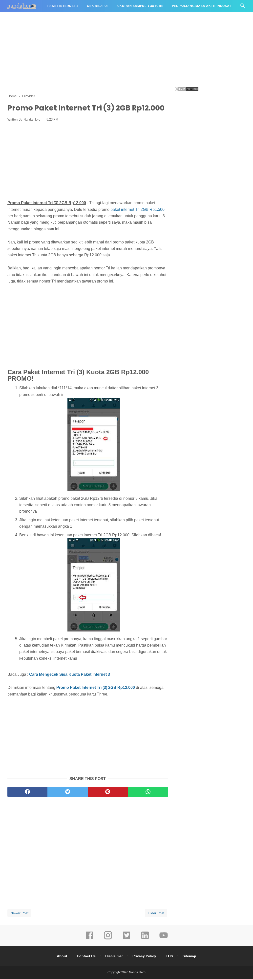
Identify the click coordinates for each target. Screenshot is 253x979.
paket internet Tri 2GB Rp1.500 (137, 209)
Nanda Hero (137, 972)
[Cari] (243, 7)
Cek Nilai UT (98, 6)
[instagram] (108, 938)
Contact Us (86, 956)
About (62, 956)
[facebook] (27, 792)
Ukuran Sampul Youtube (140, 6)
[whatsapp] (148, 792)
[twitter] (67, 792)
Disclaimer (114, 956)
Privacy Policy (144, 956)
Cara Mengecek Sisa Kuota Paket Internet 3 (69, 674)
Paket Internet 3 (63, 6)
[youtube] (164, 938)
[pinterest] (108, 792)
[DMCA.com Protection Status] (186, 90)
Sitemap (189, 956)
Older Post (156, 913)
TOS (169, 956)
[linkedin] (145, 938)
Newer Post (19, 913)
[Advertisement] (126, 52)
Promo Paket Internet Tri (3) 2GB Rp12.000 (95, 687)
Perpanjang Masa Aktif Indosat (201, 6)
